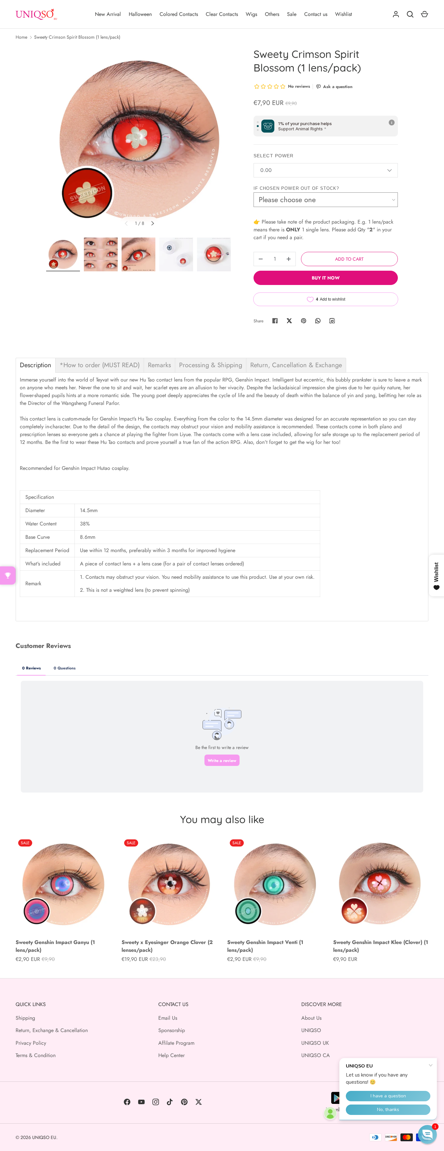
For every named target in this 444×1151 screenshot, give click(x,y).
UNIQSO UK (315, 1043)
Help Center (171, 1055)
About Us (311, 1018)
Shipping (25, 1018)
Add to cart (349, 259)
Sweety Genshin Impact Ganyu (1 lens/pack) (55, 946)
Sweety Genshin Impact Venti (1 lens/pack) (265, 946)
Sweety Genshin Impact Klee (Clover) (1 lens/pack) (380, 946)
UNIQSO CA (315, 1055)
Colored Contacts (179, 14)
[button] (427, 1134)
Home (21, 37)
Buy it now (326, 278)
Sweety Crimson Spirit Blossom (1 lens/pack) (77, 37)
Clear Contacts (222, 14)
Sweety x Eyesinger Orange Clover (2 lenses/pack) (167, 946)
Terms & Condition (36, 1055)
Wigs (251, 14)
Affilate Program (176, 1043)
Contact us (315, 14)
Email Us (167, 1018)
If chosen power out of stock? (296, 188)
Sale (291, 14)
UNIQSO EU (44, 1137)
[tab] (36, 365)
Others (272, 14)
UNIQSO (311, 1030)
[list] (139, 140)
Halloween (140, 14)
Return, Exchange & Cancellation (52, 1030)
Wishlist (343, 14)
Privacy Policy (31, 1043)
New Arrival (108, 14)
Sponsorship (171, 1030)
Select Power (274, 155)
